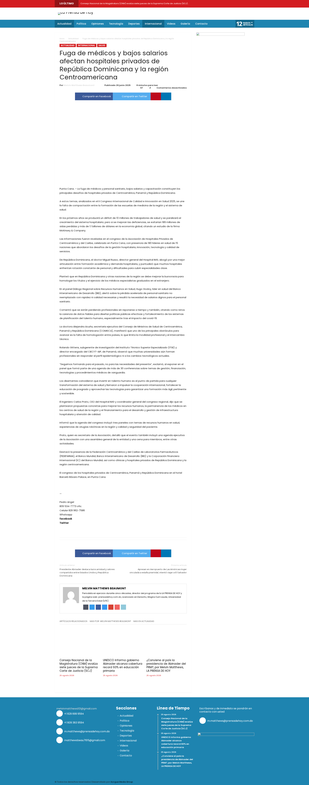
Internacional (86, 45)
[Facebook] (207, 4)
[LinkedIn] (222, 4)
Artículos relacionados (73, 621)
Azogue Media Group (122, 781)
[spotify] (244, 4)
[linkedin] (166, 96)
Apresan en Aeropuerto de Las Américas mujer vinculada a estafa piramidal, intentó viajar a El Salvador (158, 569)
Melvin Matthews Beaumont (79, 85)
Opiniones (126, 725)
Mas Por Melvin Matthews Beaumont (110, 621)
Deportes (126, 735)
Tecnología (127, 730)
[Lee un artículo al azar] (224, 24)
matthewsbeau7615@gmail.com (84, 740)
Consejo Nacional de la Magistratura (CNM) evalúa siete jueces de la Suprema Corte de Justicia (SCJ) (79, 665)
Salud (101, 45)
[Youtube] (229, 4)
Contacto (126, 755)
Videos (124, 745)
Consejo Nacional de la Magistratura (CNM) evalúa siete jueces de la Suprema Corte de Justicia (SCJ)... (134, 3)
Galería (124, 750)
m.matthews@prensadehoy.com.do (87, 731)
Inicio (62, 38)
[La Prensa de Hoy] (75, 12)
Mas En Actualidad (143, 621)
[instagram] (236, 4)
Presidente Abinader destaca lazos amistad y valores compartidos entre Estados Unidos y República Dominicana (87, 570)
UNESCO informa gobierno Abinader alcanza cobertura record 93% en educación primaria (122, 665)
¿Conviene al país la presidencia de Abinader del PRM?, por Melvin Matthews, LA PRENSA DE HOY (166, 665)
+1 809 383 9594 (74, 722)
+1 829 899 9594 (74, 714)
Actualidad (73, 38)
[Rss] (251, 4)
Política (124, 721)
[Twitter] (215, 4)
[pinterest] (156, 96)
